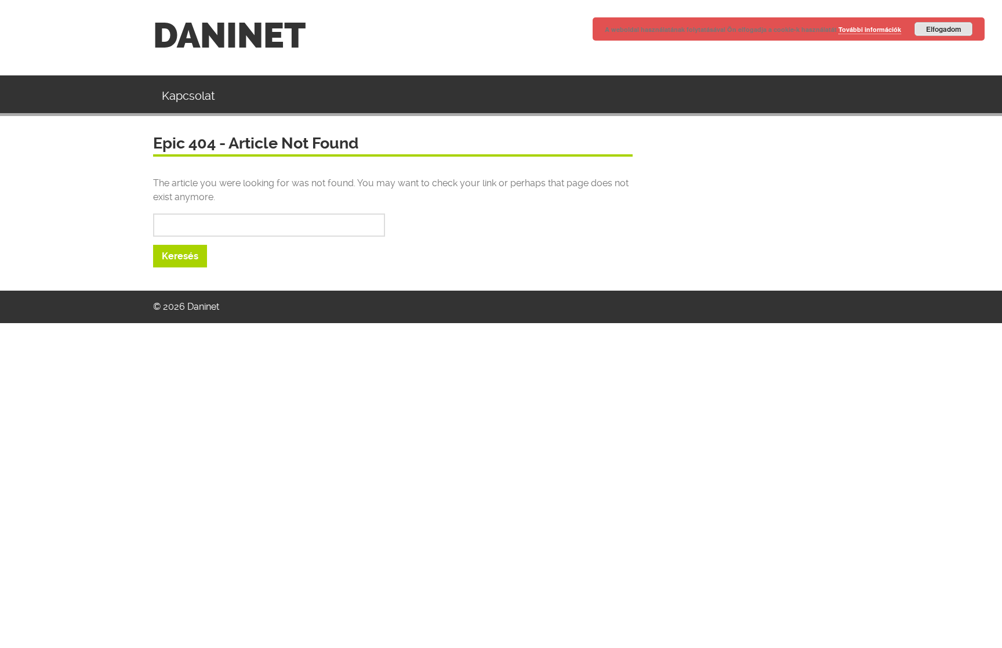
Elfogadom (943, 29)
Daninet (229, 35)
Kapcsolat (188, 96)
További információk (869, 29)
